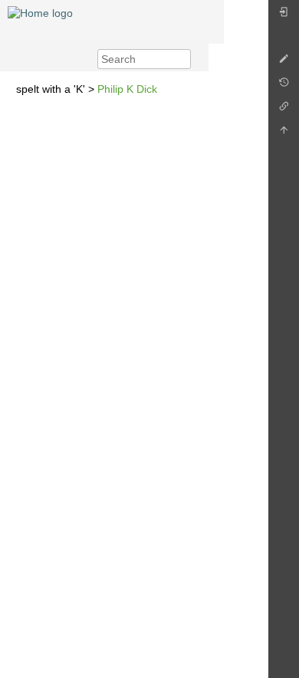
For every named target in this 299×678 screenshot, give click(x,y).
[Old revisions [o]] (283, 86)
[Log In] (283, 16)
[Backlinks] (283, 110)
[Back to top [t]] (283, 134)
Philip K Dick (127, 89)
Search (183, 59)
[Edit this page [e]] (283, 62)
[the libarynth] (40, 12)
